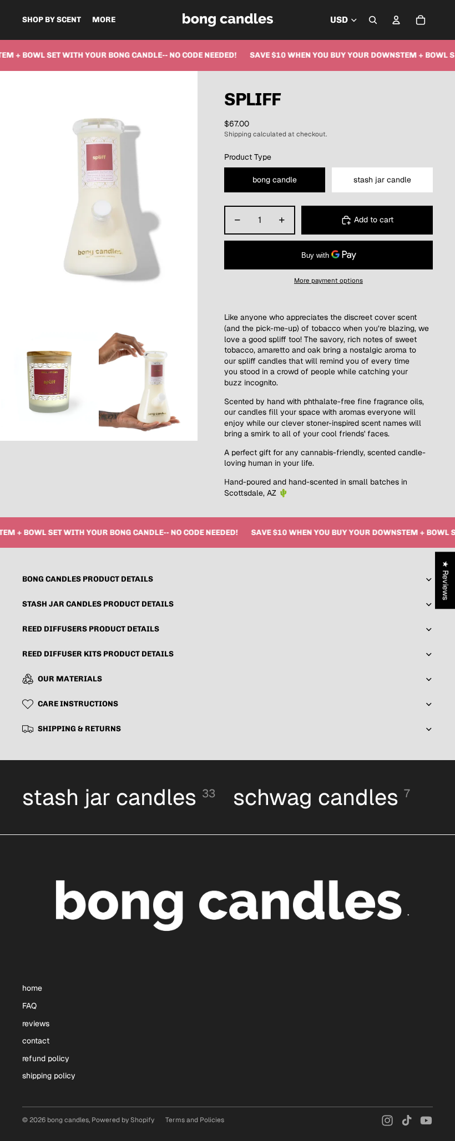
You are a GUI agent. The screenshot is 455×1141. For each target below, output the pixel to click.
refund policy (45, 1058)
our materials (70, 679)
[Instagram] (387, 1120)
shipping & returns (79, 728)
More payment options (328, 280)
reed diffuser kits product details (98, 654)
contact (35, 1041)
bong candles (68, 1119)
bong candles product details (87, 579)
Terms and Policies (194, 1119)
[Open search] (373, 20)
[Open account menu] (396, 20)
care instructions (78, 704)
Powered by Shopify (123, 1119)
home (32, 988)
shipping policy (48, 1076)
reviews (35, 1023)
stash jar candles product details (98, 604)
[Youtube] (426, 1120)
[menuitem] (104, 20)
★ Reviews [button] (446, 580)
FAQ (29, 1006)
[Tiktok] (406, 1120)
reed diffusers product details (90, 629)
